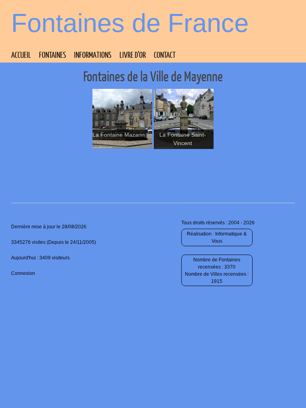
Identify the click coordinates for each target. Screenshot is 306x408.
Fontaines (52, 54)
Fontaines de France (130, 22)
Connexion (23, 273)
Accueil (21, 54)
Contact (165, 54)
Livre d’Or (133, 54)
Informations (93, 54)
